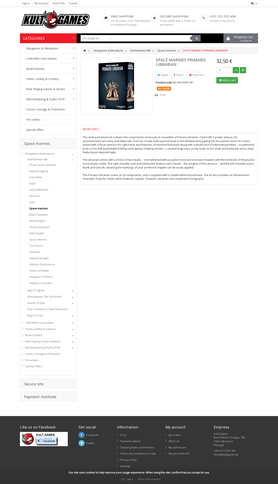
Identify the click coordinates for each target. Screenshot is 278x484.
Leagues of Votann (41, 277)
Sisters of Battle (39, 270)
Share (179, 75)
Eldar (32, 183)
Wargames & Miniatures (40, 153)
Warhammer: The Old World (44, 296)
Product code (164, 82)
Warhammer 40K (37, 159)
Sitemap (125, 466)
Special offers (33, 366)
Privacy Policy (128, 460)
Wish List (174, 441)
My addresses (177, 447)
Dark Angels (36, 233)
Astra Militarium (38, 189)
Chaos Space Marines (42, 165)
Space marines (38, 208)
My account (175, 427)
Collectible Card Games (39, 322)
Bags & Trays (35, 315)
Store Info (59, 3)
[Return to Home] (84, 50)
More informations (149, 479)
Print (163, 95)
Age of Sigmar (35, 290)
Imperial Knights (39, 258)
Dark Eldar (35, 177)
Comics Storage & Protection (42, 354)
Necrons (34, 196)
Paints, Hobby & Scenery (40, 329)
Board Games (33, 335)
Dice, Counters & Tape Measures (47, 309)
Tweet (164, 75)
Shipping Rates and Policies (137, 447)
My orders (175, 435)
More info (91, 129)
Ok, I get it (127, 479)
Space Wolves (38, 239)
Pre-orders (32, 360)
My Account (41, 3)
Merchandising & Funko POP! (43, 347)
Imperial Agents (38, 171)
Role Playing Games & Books (43, 341)
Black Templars (38, 214)
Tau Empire (36, 245)
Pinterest (197, 75)
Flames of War (36, 303)
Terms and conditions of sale (138, 453)
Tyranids (34, 252)
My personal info (179, 453)
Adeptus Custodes (40, 283)
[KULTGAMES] (58, 21)
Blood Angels (37, 221)
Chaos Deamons (39, 227)
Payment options (130, 441)
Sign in (26, 3)
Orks (32, 202)
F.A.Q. (123, 435)
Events (73, 3)
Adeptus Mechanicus (42, 264)
